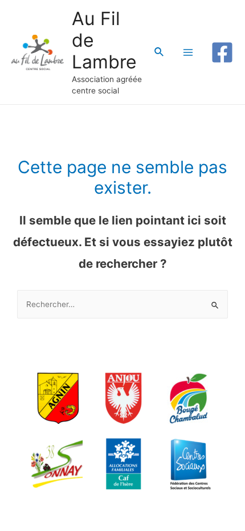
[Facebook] (222, 52)
